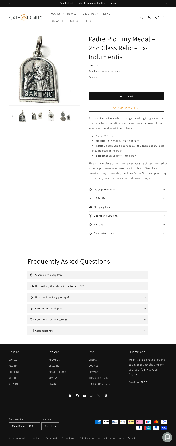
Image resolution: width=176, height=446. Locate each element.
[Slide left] (12, 116)
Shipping (93, 71)
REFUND (13, 377)
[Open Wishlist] (157, 17)
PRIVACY (93, 371)
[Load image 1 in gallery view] (23, 116)
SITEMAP (93, 359)
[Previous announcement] (10, 3)
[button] (56, 13)
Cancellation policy (106, 438)
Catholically (21, 438)
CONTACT (14, 359)
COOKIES (93, 365)
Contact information (128, 438)
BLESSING (54, 365)
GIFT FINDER (16, 371)
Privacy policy (52, 438)
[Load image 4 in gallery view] (65, 116)
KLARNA (13, 365)
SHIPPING (14, 383)
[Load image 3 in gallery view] (51, 116)
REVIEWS (53, 377)
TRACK (52, 383)
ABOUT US (54, 359)
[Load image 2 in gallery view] (37, 116)
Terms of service (69, 438)
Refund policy (36, 438)
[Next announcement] (166, 3)
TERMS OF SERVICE (99, 377)
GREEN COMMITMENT (100, 383)
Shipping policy (87, 438)
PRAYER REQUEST (58, 371)
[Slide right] (76, 116)
